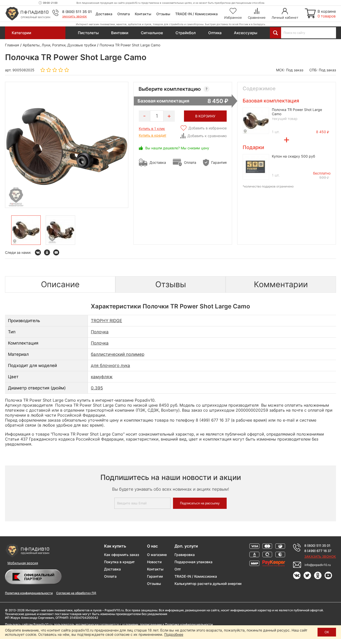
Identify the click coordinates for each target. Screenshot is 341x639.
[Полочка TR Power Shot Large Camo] (26, 230)
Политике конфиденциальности (189, 624)
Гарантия (219, 162)
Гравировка (184, 554)
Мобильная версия (22, 563)
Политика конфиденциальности (29, 593)
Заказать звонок (74, 16)
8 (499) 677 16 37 (318, 551)
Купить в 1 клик (152, 128)
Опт (177, 569)
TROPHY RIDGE (106, 320)
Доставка (104, 14)
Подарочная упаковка (193, 562)
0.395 (97, 387)
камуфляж (102, 376)
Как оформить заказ (121, 554)
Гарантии (155, 576)
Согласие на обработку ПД (76, 593)
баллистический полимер (117, 354)
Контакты (143, 14)
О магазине (157, 554)
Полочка (100, 331)
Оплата (123, 14)
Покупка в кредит (119, 562)
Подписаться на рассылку (200, 503)
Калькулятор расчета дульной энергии (207, 583)
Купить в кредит (152, 135)
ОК (327, 632)
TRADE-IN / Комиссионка (196, 14)
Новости (154, 562)
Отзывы (163, 14)
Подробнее (173, 634)
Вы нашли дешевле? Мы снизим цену (177, 148)
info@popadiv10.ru (318, 565)
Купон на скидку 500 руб (293, 156)
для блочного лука (110, 365)
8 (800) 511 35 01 (77, 11)
